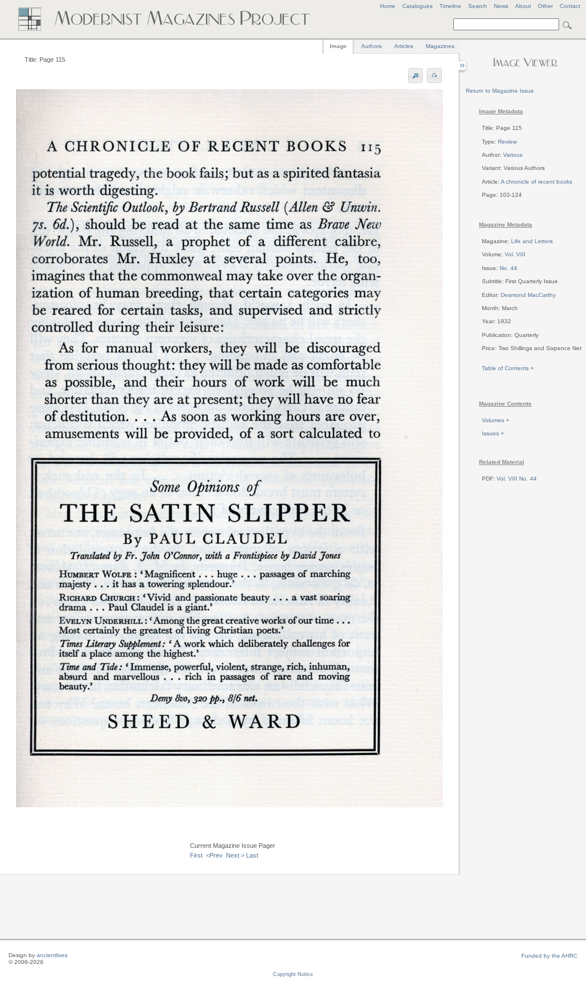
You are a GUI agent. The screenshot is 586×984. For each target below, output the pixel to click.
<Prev (214, 855)
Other (545, 6)
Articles (403, 46)
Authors (371, 46)
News (501, 6)
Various (512, 155)
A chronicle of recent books (536, 181)
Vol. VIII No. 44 (517, 478)
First (196, 855)
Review (507, 141)
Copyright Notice (293, 974)
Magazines (440, 46)
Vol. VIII (515, 254)
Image (338, 46)
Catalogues (417, 6)
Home (387, 6)
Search (477, 6)
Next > (235, 855)
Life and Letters (532, 241)
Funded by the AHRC (549, 956)
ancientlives (52, 955)
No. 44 (508, 268)
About (523, 6)
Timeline (450, 6)
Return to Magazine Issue (500, 91)
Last (252, 855)
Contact (570, 6)
